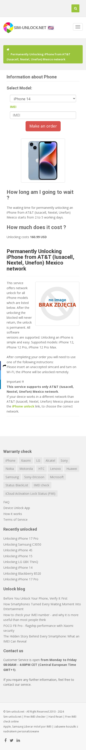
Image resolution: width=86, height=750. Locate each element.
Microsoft (57, 477)
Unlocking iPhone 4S (17, 550)
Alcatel (50, 460)
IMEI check (41, 485)
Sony (64, 460)
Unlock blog (14, 589)
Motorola (26, 469)
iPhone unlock (23, 406)
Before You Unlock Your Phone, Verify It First (35, 598)
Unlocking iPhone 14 (17, 567)
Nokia (10, 469)
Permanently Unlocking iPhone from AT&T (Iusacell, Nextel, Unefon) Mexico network (40, 260)
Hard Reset (55, 717)
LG (38, 460)
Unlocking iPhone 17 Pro (20, 538)
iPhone (10, 460)
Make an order (43, 126)
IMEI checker (38, 717)
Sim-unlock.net (12, 717)
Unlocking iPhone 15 (17, 556)
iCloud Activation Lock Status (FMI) (30, 493)
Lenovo (55, 469)
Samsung (12, 477)
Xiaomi (26, 460)
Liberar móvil (32, 726)
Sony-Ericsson (34, 477)
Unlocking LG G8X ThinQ (20, 562)
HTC (41, 469)
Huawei (71, 469)
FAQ (6, 502)
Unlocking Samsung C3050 (22, 544)
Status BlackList (17, 485)
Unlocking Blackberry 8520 (22, 573)
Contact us (13, 650)
